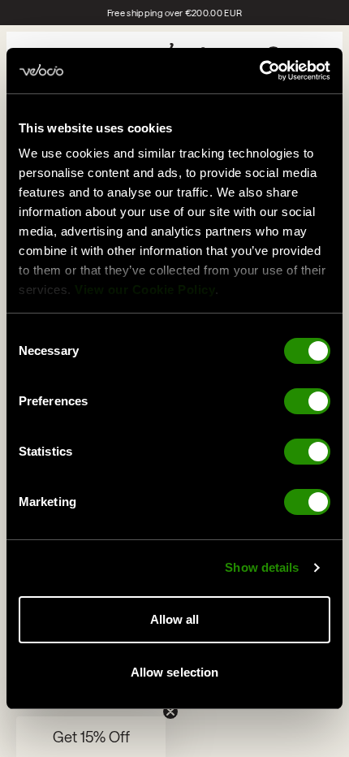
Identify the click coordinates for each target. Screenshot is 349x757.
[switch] (307, 401)
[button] (91, 736)
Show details (262, 567)
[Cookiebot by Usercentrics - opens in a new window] (259, 70)
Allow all (175, 619)
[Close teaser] (170, 711)
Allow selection (175, 672)
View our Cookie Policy (145, 289)
